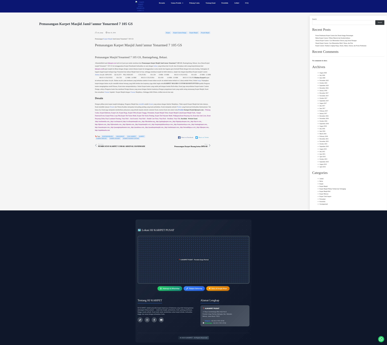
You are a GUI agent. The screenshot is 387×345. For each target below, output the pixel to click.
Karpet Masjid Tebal (161, 113)
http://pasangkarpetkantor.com (120, 127)
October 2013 (323, 159)
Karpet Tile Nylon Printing (145, 116)
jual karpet (131, 136)
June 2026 (322, 78)
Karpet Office (132, 113)
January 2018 (323, 90)
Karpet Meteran (323, 194)
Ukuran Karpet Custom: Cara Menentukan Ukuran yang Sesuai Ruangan (336, 40)
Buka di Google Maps (219, 288)
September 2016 (324, 123)
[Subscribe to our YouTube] (161, 319)
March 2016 (322, 133)
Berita (321, 181)
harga (199, 80)
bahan (155, 66)
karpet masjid (115, 138)
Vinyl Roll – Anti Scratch (130, 118)
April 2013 (322, 167)
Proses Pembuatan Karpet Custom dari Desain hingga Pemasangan (334, 35)
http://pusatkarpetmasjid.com (154, 127)
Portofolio (322, 201)
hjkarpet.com (112, 63)
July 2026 (322, 75)
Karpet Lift (114, 113)
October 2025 (323, 83)
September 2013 (324, 162)
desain (151, 104)
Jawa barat (120, 136)
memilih (141, 104)
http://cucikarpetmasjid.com (132, 121)
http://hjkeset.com (100, 124)
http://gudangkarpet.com (163, 121)
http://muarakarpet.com (102, 127)
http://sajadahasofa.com (102, 130)
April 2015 (322, 156)
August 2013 (323, 164)
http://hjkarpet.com (203, 127)
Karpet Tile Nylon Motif (128, 116)
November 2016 (324, 118)
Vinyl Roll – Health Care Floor (148, 118)
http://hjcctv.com (196, 121)
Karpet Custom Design (180, 32)
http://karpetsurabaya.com (182, 124)
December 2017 (323, 93)
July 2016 (322, 128)
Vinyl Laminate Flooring (113, 118)
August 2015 (323, 149)
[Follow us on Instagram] (147, 319)
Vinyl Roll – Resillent (166, 118)
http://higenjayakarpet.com (181, 121)
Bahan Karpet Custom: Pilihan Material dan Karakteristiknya (332, 38)
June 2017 (322, 108)
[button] (381, 339)
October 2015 (323, 144)
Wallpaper (176, 116)
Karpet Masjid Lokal (175, 113)
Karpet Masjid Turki (188, 113)
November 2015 (324, 141)
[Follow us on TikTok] (140, 319)
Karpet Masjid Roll (324, 191)
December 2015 (323, 139)
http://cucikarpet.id (116, 121)
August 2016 (323, 126)
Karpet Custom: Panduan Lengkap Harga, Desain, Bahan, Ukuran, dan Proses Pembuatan (340, 45)
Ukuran (106, 92)
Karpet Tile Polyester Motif (163, 116)
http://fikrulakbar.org (148, 121)
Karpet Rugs (123, 113)
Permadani (150, 113)
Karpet (168, 32)
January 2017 (323, 113)
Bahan (97, 75)
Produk (179, 107)
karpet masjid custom (131, 138)
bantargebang (107, 136)
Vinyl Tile (177, 118)
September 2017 (324, 101)
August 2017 (323, 103)
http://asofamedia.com (102, 121)
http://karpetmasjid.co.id (142, 124)
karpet (141, 136)
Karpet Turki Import (325, 196)
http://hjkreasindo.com (114, 124)
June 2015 (322, 154)
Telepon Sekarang (195, 288)
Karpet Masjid (70, 24)
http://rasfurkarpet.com (172, 127)
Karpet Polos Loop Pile (112, 116)
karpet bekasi (101, 138)
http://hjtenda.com (128, 124)
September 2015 (324, 146)
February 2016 (323, 136)
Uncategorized (323, 204)
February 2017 (323, 111)
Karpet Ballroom (105, 113)
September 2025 (324, 85)
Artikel (321, 178)
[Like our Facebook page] (154, 319)
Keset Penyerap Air (186, 116)
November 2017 (324, 95)
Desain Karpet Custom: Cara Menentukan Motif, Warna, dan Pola (334, 43)
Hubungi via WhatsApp (171, 288)
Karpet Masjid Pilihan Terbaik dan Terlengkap (332, 189)
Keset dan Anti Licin (199, 116)
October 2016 (323, 121)
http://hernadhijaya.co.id (187, 127)
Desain (112, 107)
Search (314, 19)
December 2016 (323, 116)
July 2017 (322, 106)
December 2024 (323, 88)
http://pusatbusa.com (137, 127)
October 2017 (323, 98)
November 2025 (324, 80)
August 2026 (323, 73)
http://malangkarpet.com (199, 124)
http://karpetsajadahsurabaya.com (162, 124)
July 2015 (322, 151)
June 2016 (322, 131)
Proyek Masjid (205, 32)
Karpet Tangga (142, 113)
